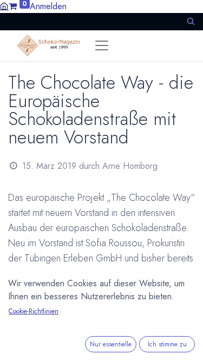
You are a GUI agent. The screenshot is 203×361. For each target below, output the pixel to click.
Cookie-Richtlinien (33, 311)
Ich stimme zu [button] (167, 344)
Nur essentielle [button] (111, 344)
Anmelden (48, 6)
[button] (190, 21)
